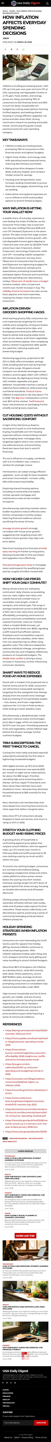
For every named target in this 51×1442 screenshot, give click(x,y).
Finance (8, 1193)
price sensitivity (10, 1141)
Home (5, 11)
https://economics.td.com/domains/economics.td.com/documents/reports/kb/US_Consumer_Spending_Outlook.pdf (26, 1112)
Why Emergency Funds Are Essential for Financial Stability (25, 1196)
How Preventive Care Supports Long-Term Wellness (23, 1178)
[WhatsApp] (23, 49)
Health (12, 11)
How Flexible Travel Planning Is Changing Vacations (21, 1216)
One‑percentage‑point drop (17, 565)
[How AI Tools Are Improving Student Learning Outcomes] (25, 1250)
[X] (11, 49)
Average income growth (15, 528)
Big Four (20, 398)
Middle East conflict (13, 658)
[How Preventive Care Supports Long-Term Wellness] (25, 1291)
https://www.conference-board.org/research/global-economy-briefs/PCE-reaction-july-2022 (25, 1101)
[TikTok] (11, 1382)
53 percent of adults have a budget (29, 281)
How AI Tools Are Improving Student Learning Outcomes (23, 1159)
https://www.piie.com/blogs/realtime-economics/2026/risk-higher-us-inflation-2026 (25, 1082)
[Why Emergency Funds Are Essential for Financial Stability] (25, 1332)
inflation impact (36, 1138)
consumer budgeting (18, 1138)
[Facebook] (5, 49)
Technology (10, 1156)
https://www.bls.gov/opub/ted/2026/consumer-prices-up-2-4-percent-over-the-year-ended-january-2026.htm (26, 1123)
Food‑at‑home (33, 391)
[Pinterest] (17, 49)
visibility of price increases (16, 291)
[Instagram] (7, 1382)
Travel (8, 1213)
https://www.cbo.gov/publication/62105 (26, 1131)
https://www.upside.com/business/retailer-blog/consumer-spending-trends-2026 (26, 1041)
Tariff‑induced (36, 401)
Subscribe (41, 1423)
